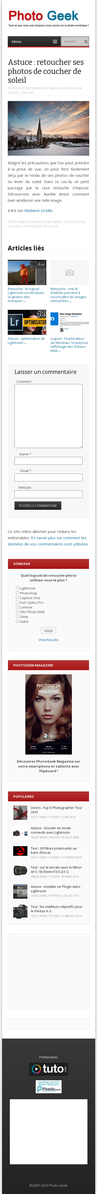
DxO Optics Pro (31, 602)
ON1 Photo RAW (32, 611)
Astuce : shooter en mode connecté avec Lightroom (51, 830)
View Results (48, 639)
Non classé (52, 222)
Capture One (30, 597)
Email (25, 470)
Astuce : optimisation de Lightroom (26, 340)
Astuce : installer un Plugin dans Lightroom (55, 888)
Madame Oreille (38, 210)
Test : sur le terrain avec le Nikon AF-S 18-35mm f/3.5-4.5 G (56, 869)
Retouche (50, 226)
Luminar (26, 607)
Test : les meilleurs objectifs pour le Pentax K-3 (56, 908)
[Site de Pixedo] (49, 1092)
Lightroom (27, 588)
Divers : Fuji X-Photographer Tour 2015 (56, 809)
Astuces (79, 222)
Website (24, 487)
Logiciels (15, 226)
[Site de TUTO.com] (48, 1074)
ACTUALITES (65, 88)
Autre (24, 621)
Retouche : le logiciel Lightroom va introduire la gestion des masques (26, 294)
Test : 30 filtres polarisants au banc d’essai (54, 850)
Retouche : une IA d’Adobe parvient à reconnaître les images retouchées (68, 294)
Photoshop (33, 226)
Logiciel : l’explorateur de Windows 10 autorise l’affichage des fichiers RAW (69, 344)
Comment (23, 381)
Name (25, 454)
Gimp (24, 616)
